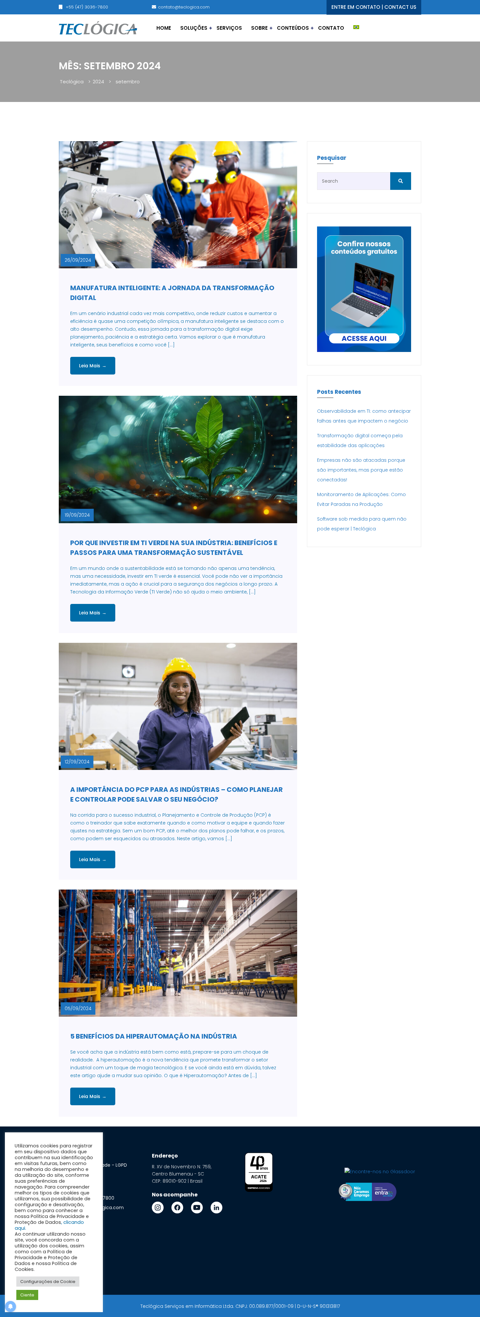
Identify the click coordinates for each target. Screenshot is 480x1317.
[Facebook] (177, 1207)
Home (163, 28)
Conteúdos (293, 28)
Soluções (193, 28)
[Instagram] (158, 1207)
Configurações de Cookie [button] (47, 1281)
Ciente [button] (27, 1295)
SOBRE (259, 28)
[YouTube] (197, 1207)
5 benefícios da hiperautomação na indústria (153, 1036)
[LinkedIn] (216, 1207)
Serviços (229, 28)
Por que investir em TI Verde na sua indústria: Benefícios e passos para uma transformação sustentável (173, 547)
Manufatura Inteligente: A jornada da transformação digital (172, 292)
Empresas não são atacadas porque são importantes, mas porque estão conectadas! (361, 470)
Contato (331, 28)
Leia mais (92, 365)
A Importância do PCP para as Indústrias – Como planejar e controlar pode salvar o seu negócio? (176, 794)
